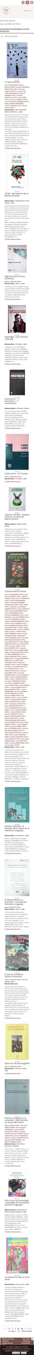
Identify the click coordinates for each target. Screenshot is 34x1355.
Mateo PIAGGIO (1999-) (12, 689)
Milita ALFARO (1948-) (12, 1125)
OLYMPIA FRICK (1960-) (18, 700)
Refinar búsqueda (11, 36)
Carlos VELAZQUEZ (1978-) (13, 708)
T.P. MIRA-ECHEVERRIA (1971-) (15, 654)
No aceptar (16, 1353)
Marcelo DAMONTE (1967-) (14, 714)
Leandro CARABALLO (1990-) (15, 619)
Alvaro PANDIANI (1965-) (13, 656)
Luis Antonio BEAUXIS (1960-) (15, 683)
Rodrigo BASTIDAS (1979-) (19, 737)
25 (19, 1331)
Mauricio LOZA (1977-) (18, 704)
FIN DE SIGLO (20, 1284)
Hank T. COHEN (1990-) (18, 631)
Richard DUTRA (10, 87)
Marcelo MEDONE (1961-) (13, 728)
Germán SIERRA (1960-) (12, 695)
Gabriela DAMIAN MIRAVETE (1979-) (17, 621)
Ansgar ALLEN (15, 646)
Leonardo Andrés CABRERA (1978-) (16, 101)
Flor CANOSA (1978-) (12, 669)
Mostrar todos (27, 1331)
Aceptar (23, 1353)
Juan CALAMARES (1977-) (20, 617)
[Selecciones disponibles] (2, 36)
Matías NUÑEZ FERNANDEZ (14, 103)
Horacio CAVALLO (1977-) (19, 99)
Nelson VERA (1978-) (12, 718)
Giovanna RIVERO (21, 691)
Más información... (14, 148)
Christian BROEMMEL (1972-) (14, 615)
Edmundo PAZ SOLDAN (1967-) (15, 716)
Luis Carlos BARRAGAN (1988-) (15, 681)
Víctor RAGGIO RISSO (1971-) (14, 706)
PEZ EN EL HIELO (21, 1068)
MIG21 (18, 747)
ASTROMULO (20, 835)
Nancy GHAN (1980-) (12, 685)
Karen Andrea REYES (12, 745)
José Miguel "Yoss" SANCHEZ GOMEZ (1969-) (16, 710)
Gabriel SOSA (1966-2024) (13, 733)
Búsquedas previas (27, 2)
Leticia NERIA (19, 1129)
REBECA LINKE (21, 524)
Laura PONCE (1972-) (12, 642)
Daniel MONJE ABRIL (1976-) (19, 743)
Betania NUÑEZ (17, 1134)
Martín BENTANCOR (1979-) (14, 85)
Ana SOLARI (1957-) (11, 627)
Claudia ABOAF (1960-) (18, 712)
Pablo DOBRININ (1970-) (13, 633)
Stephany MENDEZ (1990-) (19, 652)
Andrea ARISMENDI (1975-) (14, 594)
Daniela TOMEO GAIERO (13, 1140)
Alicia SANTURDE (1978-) (18, 611)
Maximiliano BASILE (12, 1131)
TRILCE (18, 284)
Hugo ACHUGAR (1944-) (12, 907)
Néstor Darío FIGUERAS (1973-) (15, 623)
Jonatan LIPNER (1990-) (18, 726)
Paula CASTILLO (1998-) (13, 739)
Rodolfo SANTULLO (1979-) (14, 693)
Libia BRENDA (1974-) (19, 666)
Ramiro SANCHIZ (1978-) (13, 106)
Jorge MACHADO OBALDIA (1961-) (16, 625)
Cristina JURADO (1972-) (18, 687)
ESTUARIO (19, 344)
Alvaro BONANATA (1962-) (14, 613)
